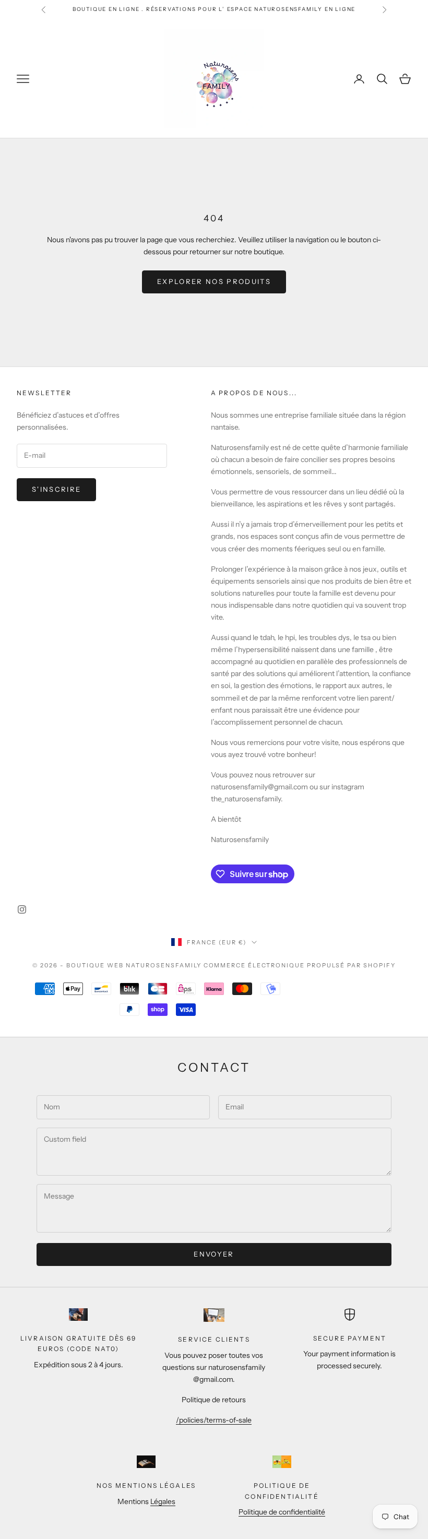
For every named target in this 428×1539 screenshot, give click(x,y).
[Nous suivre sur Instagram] (22, 909)
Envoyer (214, 1254)
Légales (162, 1501)
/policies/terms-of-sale (214, 1420)
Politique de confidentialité (282, 1512)
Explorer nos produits (214, 281)
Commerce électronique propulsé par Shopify (300, 965)
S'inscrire (56, 489)
